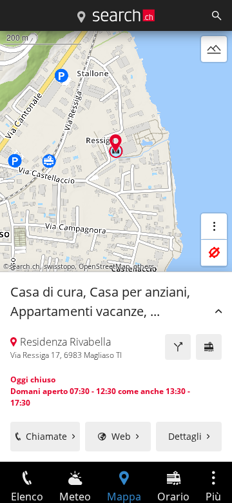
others (143, 266)
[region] (116, 246)
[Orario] (209, 347)
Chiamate (46, 436)
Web (121, 436)
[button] (116, 143)
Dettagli (185, 436)
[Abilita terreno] (214, 49)
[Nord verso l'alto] (214, 80)
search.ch (24, 266)
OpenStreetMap (104, 266)
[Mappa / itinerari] (81, 17)
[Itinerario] (178, 347)
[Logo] (124, 15)
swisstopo (59, 266)
